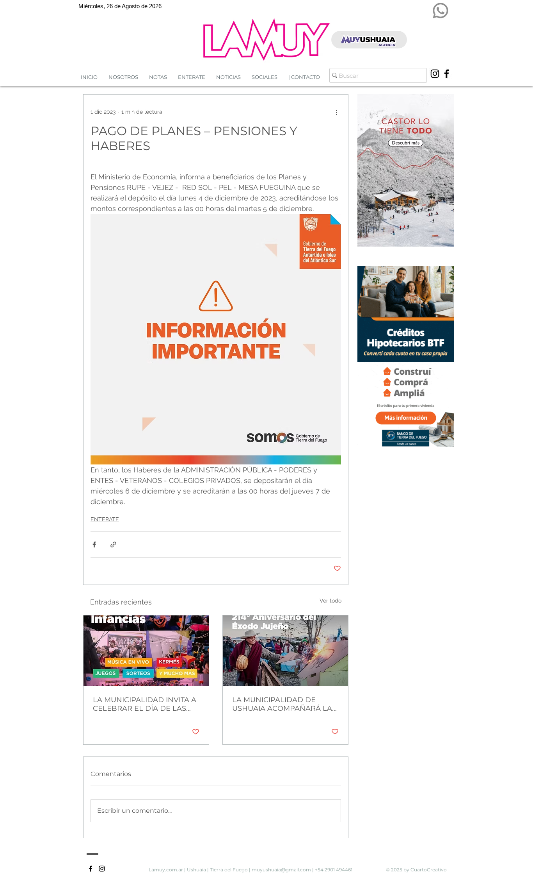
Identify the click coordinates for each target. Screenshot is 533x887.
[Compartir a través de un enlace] (113, 544)
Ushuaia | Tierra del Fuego (217, 870)
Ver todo (330, 600)
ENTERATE (105, 519)
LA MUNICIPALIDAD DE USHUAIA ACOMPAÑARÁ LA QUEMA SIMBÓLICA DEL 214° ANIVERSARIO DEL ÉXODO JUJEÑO (283, 704)
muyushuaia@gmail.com (281, 870)
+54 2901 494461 (333, 870)
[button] (228, 77)
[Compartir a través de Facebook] (94, 544)
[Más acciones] (336, 111)
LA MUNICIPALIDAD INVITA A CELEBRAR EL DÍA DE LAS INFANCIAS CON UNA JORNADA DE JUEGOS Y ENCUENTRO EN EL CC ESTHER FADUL (144, 704)
